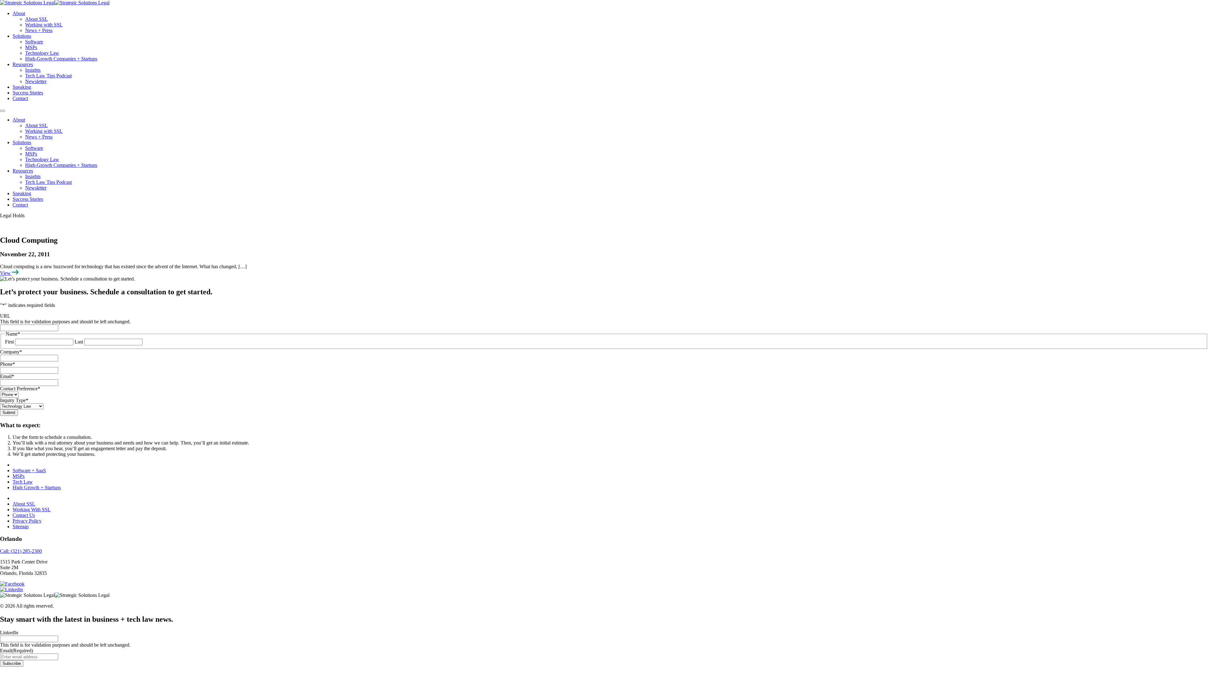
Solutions (22, 36)
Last (79, 341)
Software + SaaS (29, 470)
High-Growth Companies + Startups (61, 58)
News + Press (39, 30)
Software (34, 41)
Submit (9, 412)
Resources (23, 64)
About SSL (36, 19)
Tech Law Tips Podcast (48, 75)
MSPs (31, 47)
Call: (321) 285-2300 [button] (21, 551)
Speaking (22, 87)
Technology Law (42, 53)
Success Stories (28, 92)
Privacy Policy (27, 521)
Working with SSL (44, 24)
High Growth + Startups (37, 487)
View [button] (6, 273)
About (19, 13)
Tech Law (23, 481)
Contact (20, 98)
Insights (33, 70)
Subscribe (12, 663)
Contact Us (24, 515)
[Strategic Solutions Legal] (54, 2)
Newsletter (36, 81)
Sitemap (21, 526)
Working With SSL (32, 509)
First (9, 341)
